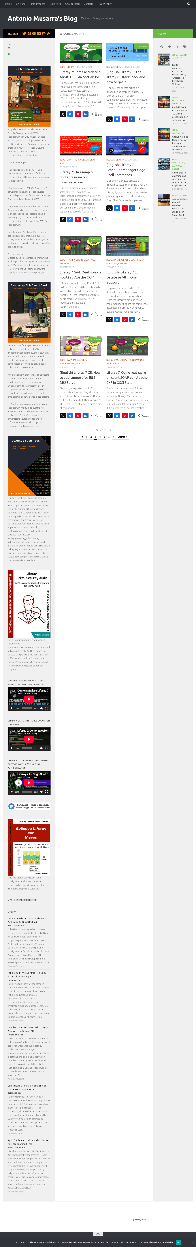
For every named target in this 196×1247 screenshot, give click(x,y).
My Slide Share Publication (22, 900)
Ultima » (123, 436)
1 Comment (142, 239)
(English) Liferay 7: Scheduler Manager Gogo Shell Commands (125, 170)
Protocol (177, 100)
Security (183, 55)
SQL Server (121, 263)
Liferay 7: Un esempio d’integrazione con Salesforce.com (76, 177)
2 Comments (141, 340)
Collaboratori (72, 3)
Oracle (175, 169)
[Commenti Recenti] (177, 47)
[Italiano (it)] (10, 54)
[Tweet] (63, 114)
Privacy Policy (104, 3)
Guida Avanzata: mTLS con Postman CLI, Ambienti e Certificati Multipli (27, 920)
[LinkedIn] (39, 33)
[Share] (70, 114)
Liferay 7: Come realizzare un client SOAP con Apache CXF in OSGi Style (127, 377)
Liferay (70, 67)
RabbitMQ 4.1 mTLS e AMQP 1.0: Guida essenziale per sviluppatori (27, 975)
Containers (178, 133)
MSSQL (139, 260)
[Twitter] (24, 33)
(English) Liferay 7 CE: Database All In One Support (122, 277)
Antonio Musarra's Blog (42, 18)
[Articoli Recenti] (161, 47)
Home (8, 3)
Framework (79, 160)
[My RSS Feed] (49, 33)
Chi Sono (21, 3)
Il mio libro (55, 3)
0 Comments (95, 139)
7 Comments (95, 47)
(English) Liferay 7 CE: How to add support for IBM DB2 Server (80, 377)
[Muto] (41, 708)
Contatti (88, 3)
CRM (69, 160)
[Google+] (34, 33)
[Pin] (78, 114)
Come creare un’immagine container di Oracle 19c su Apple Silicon (27, 1087)
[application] (29, 699)
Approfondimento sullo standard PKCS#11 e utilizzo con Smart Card (29, 1142)
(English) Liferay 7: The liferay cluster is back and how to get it (125, 77)
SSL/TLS (177, 58)
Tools (175, 61)
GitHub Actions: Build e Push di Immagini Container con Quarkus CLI (28, 1029)
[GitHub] (44, 33)
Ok (178, 1242)
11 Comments (141, 47)
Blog (62, 67)
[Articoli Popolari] (169, 47)
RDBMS (110, 263)
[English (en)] (10, 48)
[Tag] (184, 47)
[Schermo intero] (46, 708)
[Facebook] (29, 33)
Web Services (113, 363)
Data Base (118, 260)
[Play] (11, 708)
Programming (67, 363)
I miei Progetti (37, 3)
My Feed (12, 912)
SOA (62, 163)
